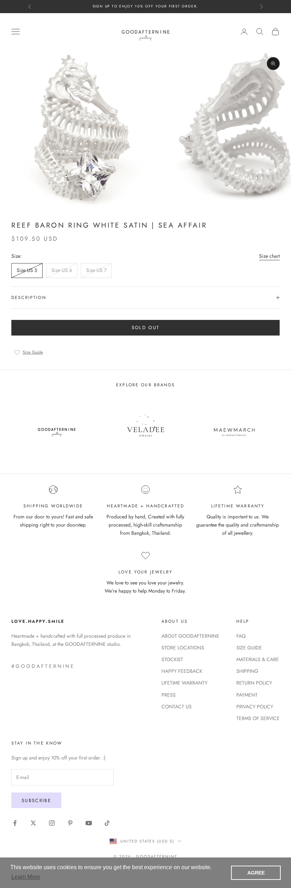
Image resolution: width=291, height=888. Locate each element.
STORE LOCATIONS (182, 647)
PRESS (168, 694)
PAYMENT (247, 694)
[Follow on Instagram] (51, 823)
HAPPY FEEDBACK (181, 671)
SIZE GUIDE (249, 647)
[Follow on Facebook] (14, 823)
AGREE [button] (256, 873)
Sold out (146, 327)
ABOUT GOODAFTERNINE (190, 635)
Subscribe (36, 800)
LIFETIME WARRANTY (184, 682)
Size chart (269, 256)
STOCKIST (172, 659)
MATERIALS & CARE (257, 659)
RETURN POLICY (254, 682)
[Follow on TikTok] (107, 823)
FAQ (241, 635)
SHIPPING (247, 671)
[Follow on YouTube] (88, 823)
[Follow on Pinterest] (70, 823)
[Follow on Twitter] (33, 823)
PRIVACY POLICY (254, 706)
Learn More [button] (25, 877)
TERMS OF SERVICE (258, 718)
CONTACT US (176, 706)
